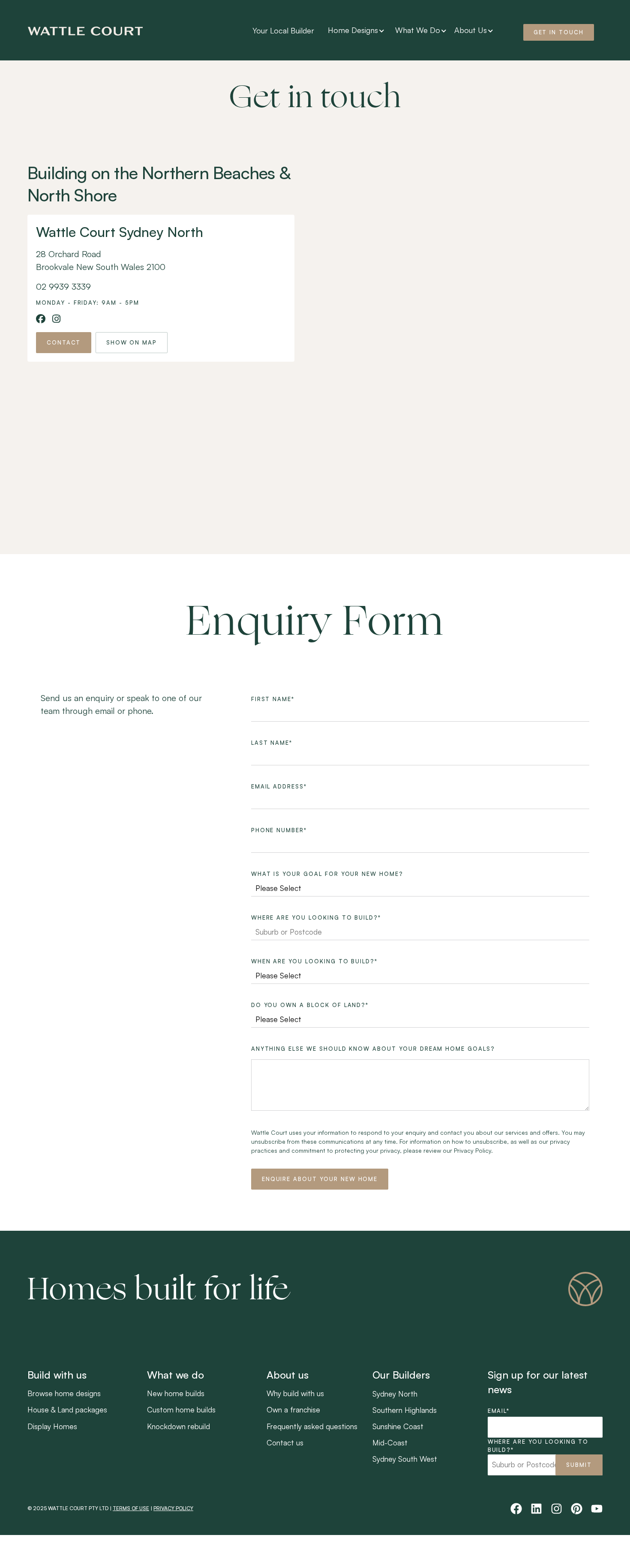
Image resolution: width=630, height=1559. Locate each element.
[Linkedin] (536, 1508)
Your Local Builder (283, 30)
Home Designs (353, 30)
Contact (64, 342)
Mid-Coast (390, 1442)
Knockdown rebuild (178, 1426)
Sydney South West (404, 1458)
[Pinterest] (576, 1508)
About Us (470, 30)
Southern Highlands (404, 1410)
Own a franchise (293, 1409)
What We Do (417, 30)
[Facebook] (516, 1508)
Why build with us (295, 1393)
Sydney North (394, 1393)
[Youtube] (597, 1508)
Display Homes (52, 1426)
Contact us (285, 1442)
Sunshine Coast (397, 1426)
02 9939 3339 (63, 286)
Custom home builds (181, 1409)
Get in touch (559, 32)
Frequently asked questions (312, 1426)
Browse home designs (64, 1393)
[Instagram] (556, 1508)
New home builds (175, 1393)
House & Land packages (67, 1409)
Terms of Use (131, 1508)
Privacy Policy (173, 1508)
